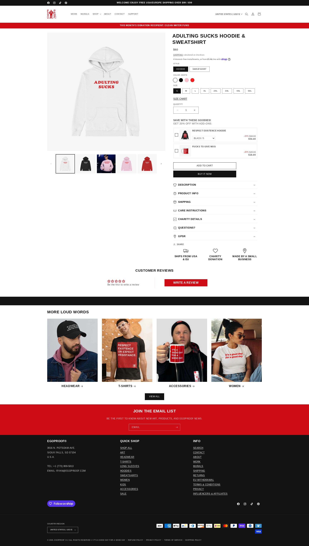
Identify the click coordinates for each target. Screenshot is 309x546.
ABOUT (197, 457)
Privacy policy (153, 540)
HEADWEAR (127, 457)
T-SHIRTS (125, 461)
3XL (227, 91)
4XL (238, 91)
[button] (96, 14)
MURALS (198, 466)
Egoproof (59, 540)
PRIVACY (198, 489)
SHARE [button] (180, 244)
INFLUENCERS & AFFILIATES (210, 493)
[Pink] (187, 80)
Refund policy (135, 540)
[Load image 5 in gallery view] (147, 163)
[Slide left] (51, 164)
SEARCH (198, 448)
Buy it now (205, 174)
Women (235, 386)
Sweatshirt (200, 69)
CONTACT (199, 452)
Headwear (71, 386)
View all (154, 396)
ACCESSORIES (129, 489)
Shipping (178, 55)
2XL (215, 91)
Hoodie (180, 69)
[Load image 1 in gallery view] (65, 163)
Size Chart (180, 98)
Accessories (180, 386)
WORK (197, 461)
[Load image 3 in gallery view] (106, 163)
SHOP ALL (126, 448)
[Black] (181, 80)
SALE (123, 493)
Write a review (185, 282)
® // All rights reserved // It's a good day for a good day (95, 540)
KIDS (123, 484)
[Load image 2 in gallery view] (85, 163)
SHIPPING (199, 470)
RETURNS (199, 475)
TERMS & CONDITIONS (206, 484)
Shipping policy (193, 540)
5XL (250, 91)
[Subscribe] (177, 427)
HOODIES (125, 470)
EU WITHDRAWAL (203, 480)
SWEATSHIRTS (129, 475)
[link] (185, 135)
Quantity (178, 104)
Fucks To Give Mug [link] (204, 146)
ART (122, 452)
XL (204, 91)
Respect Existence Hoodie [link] (209, 130)
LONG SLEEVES (129, 466)
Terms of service (173, 540)
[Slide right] (161, 164)
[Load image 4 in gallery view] (126, 163)
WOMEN (125, 480)
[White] (175, 80)
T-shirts (125, 386)
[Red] (192, 80)
